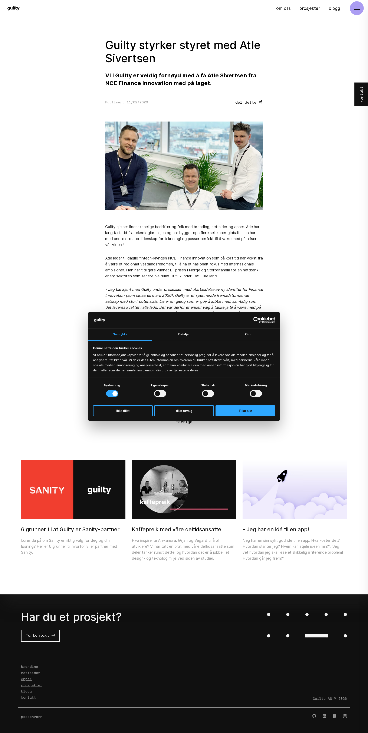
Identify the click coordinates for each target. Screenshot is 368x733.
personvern (31, 716)
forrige (184, 421)
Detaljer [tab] (184, 334)
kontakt (28, 697)
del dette (245, 102)
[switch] (160, 393)
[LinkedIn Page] (324, 716)
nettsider (30, 672)
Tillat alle (245, 411)
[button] (357, 8)
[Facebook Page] (335, 716)
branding (29, 666)
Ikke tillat (122, 411)
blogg (334, 8)
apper (26, 678)
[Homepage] (15, 8)
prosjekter (309, 8)
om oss (283, 8)
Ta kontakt (39, 635)
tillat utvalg (184, 411)
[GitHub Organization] (314, 716)
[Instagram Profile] (345, 716)
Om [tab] (247, 334)
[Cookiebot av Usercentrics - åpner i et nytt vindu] (256, 320)
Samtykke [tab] (120, 334)
